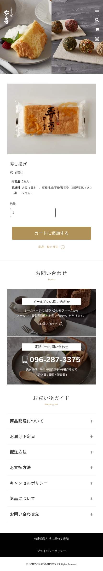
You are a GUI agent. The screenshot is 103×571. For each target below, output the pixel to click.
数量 (13, 203)
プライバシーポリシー (51, 551)
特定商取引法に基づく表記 (51, 538)
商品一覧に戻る (48, 247)
